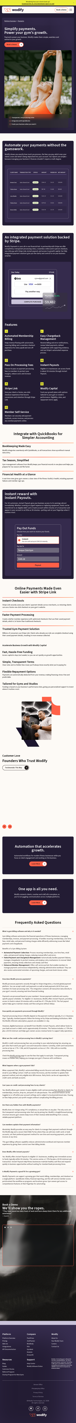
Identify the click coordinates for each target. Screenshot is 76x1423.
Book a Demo (61, 10)
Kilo (28, 1346)
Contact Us (55, 1346)
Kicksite (29, 1352)
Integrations (6, 1346)
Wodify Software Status (35, 1366)
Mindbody (30, 1344)
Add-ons (5, 1344)
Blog (4, 1363)
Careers (54, 1344)
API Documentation (9, 1349)
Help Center (31, 1363)
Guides (4, 1366)
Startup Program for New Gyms (13, 1374)
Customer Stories (8, 1369)
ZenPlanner (31, 1341)
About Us (54, 1338)
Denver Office (38, 1384)
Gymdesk (30, 1349)
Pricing (4, 1341)
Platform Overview (10, 21)
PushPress (30, 1338)
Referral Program (8, 1372)
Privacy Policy (38, 1392)
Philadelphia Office (38, 1388)
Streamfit (30, 1355)
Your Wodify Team (57, 1341)
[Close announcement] (73, 2)
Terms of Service (38, 1396)
